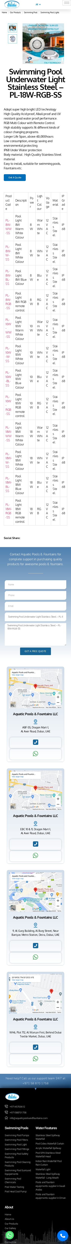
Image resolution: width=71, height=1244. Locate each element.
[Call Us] (62, 1235)
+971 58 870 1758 (35, 1083)
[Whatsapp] (9, 1235)
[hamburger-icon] (66, 2)
